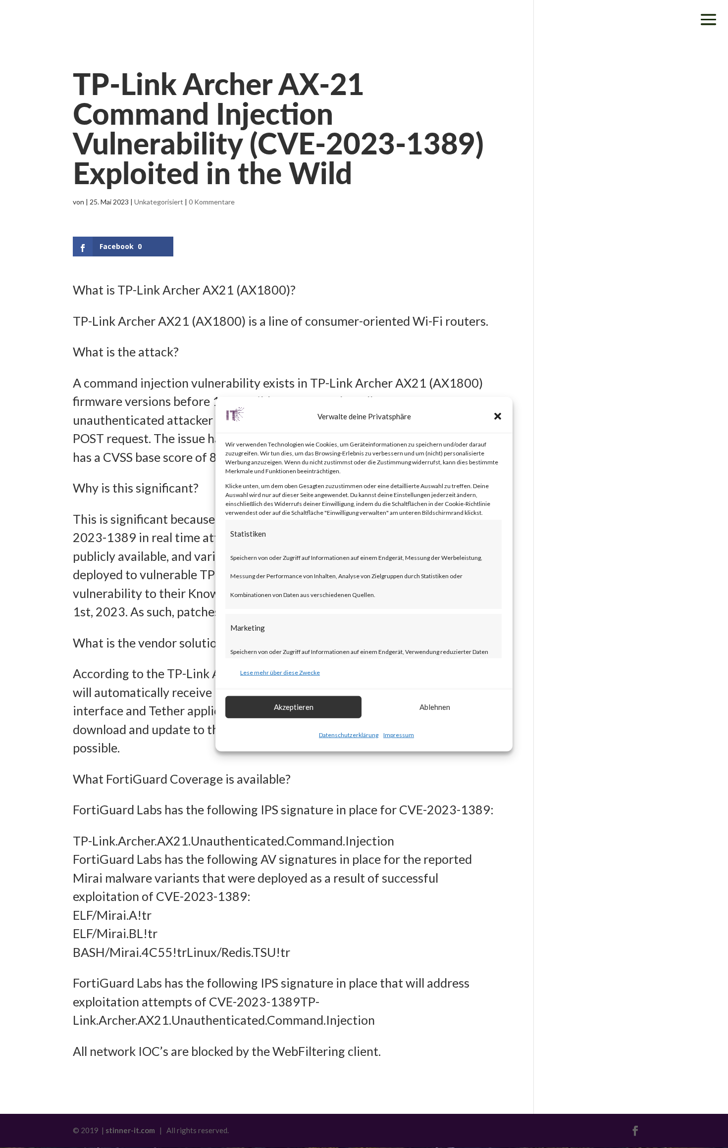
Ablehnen (434, 706)
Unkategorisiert (158, 202)
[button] (498, 416)
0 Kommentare (212, 202)
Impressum (398, 734)
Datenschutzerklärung (348, 734)
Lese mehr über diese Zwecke (280, 672)
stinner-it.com (130, 1130)
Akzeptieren (293, 706)
